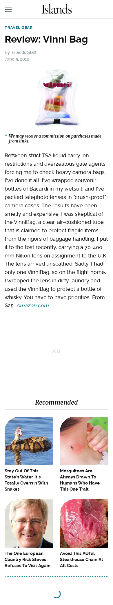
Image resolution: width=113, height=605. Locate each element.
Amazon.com (32, 305)
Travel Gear (19, 27)
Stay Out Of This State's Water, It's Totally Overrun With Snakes (26, 480)
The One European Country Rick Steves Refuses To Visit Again (27, 559)
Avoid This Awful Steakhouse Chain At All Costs (81, 559)
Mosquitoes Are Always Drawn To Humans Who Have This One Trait (80, 480)
